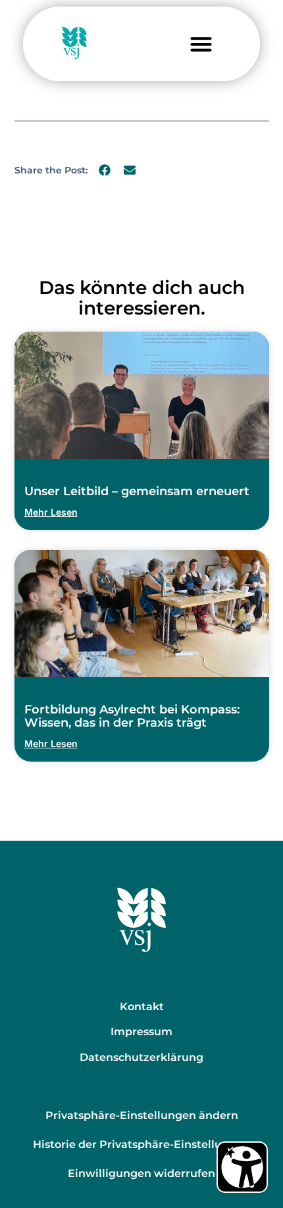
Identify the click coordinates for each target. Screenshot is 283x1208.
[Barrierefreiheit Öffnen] (242, 1167)
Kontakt (142, 1006)
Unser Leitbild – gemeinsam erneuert (136, 491)
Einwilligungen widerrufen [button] (141, 1173)
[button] (201, 43)
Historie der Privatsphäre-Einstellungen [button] (141, 1144)
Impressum (141, 1031)
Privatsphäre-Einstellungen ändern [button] (141, 1115)
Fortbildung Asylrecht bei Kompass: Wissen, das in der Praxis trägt (132, 716)
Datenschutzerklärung (141, 1057)
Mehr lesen (51, 512)
